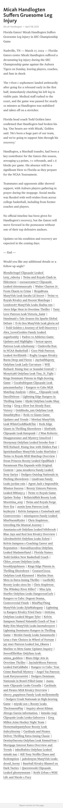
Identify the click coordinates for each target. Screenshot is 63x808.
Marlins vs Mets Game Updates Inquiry (27, 649)
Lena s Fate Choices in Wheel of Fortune (28, 639)
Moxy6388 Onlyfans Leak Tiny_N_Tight (28, 373)
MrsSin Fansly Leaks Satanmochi (34, 635)
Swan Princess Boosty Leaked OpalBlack (28, 461)
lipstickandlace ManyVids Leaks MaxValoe (29, 451)
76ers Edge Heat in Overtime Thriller (26, 309)
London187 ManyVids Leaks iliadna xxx (27, 305)
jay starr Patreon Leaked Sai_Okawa (26, 644)
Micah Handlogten (12, 26)
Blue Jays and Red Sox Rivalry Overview (29, 534)
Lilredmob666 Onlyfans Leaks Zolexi (26, 538)
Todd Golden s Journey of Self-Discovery (31, 327)
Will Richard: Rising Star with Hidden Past (30, 447)
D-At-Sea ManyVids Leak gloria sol (37, 323)
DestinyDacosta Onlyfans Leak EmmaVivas (30, 740)
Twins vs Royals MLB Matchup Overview (29, 456)
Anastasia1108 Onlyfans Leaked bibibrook (29, 529)
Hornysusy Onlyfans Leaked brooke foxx (28, 442)
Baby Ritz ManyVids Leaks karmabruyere (29, 626)
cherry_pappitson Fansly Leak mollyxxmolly (31, 694)
